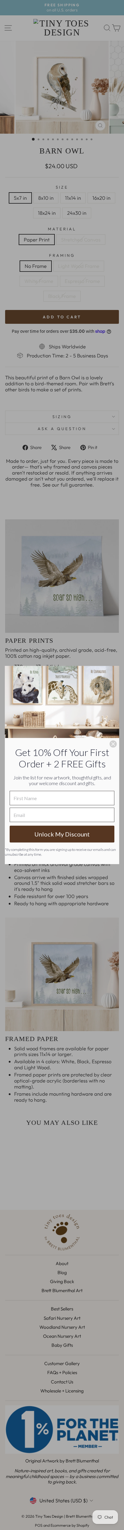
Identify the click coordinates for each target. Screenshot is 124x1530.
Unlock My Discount (62, 834)
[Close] (113, 744)
